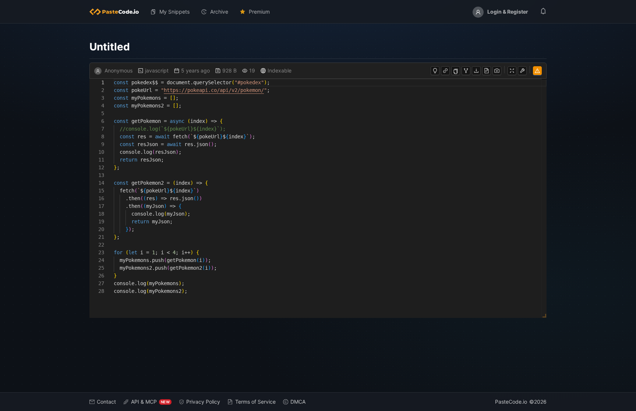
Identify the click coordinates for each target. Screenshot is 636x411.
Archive (219, 11)
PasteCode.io (511, 401)
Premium (259, 11)
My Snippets (174, 11)
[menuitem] (117, 12)
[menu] (318, 12)
